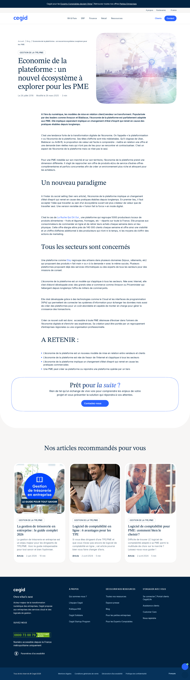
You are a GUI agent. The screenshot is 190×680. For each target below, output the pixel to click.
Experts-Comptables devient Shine (76, 4)
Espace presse (112, 603)
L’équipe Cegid (76, 603)
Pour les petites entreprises (118, 615)
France (174, 10)
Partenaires (161, 10)
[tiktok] (35, 627)
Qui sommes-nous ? (78, 596)
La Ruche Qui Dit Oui (68, 217)
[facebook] (41, 627)
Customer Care (149, 612)
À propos (149, 10)
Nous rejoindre (149, 618)
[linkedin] (14, 627)
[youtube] (21, 627)
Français (172, 673)
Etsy (69, 260)
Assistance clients (151, 605)
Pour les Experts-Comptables (119, 621)
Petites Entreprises (128, 4)
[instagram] (28, 627)
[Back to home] (39, 18)
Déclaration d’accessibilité (112, 674)
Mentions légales (64, 674)
